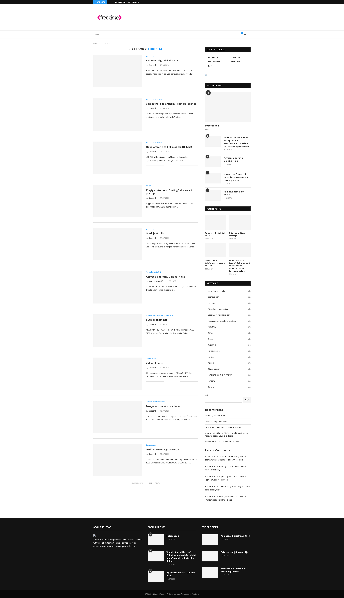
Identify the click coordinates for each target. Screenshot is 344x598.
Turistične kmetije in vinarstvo (229, 375)
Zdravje (229, 387)
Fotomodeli (212, 125)
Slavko (208, 456)
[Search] (249, 34)
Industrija (229, 327)
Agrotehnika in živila (229, 291)
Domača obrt (229, 297)
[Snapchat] (247, 2)
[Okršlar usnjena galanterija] (117, 460)
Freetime (229, 303)
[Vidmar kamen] (117, 374)
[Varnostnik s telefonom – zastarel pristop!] (117, 114)
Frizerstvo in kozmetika (229, 309)
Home (97, 34)
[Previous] (109, 2)
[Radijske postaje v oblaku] (213, 195)
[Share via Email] (178, 79)
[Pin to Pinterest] (175, 79)
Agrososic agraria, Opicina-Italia (165, 276)
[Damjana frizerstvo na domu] (117, 417)
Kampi (229, 333)
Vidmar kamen (154, 363)
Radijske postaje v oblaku (127, 2)
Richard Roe (210, 466)
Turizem (229, 381)
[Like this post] (166, 79)
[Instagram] (237, 2)
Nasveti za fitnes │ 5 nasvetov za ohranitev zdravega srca (236, 177)
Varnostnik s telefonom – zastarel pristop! (171, 103)
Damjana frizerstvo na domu (163, 406)
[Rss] (250, 2)
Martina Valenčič (155, 281)
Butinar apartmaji (157, 319)
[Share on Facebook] (169, 79)
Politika (229, 363)
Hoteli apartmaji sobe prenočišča (229, 321)
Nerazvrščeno (229, 351)
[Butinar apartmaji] (117, 330)
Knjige (229, 339)
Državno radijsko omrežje (237, 234)
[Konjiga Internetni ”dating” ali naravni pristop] (117, 201)
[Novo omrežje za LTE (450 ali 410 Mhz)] (117, 158)
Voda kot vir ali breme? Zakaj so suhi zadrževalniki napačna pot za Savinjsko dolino (236, 142)
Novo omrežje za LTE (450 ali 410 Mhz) (169, 147)
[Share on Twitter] (172, 79)
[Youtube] (243, 2)
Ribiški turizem (229, 369)
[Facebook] (231, 2)
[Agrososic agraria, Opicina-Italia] (117, 287)
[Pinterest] (108, 553)
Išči (206, 395)
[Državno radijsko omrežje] (240, 222)
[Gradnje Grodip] (117, 244)
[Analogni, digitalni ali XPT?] (117, 71)
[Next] (112, 2)
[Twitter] (234, 2)
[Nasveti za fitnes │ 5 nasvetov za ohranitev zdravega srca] (213, 178)
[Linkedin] (240, 2)
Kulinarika (229, 345)
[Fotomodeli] (228, 107)
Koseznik (152, 65)
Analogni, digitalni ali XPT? (162, 60)
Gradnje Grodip (155, 233)
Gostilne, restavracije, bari (229, 315)
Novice (229, 357)
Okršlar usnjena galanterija (162, 449)
